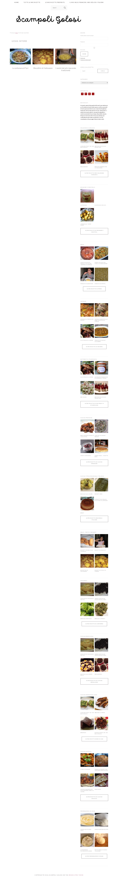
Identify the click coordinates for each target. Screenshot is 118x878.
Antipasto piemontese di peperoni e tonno (101, 377)
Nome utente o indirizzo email (87, 35)
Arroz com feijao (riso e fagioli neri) (100, 599)
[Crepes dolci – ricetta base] (101, 446)
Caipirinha (83, 205)
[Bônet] (87, 503)
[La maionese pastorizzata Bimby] (87, 846)
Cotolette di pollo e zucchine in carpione (101, 500)
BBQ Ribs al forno (100, 712)
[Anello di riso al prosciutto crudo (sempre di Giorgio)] (87, 253)
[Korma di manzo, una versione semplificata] (101, 760)
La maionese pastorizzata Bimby (86, 850)
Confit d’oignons (85, 455)
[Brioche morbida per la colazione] (101, 163)
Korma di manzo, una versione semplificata (101, 770)
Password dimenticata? (85, 59)
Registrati (82, 58)
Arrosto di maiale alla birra (100, 341)
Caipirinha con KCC (100, 205)
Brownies (83, 732)
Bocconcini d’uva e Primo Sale (100, 147)
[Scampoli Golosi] (59, 24)
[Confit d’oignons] (87, 446)
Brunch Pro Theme (76, 875)
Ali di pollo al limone (86, 340)
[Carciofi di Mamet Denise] (101, 426)
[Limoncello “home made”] (87, 214)
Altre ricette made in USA (94, 738)
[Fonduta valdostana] (87, 274)
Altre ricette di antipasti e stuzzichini (94, 404)
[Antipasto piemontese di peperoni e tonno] (101, 367)
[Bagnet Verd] (101, 484)
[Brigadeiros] (87, 163)
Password (82, 41)
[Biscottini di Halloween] (87, 561)
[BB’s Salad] (87, 387)
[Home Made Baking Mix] (101, 826)
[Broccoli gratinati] (87, 609)
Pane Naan (98, 789)
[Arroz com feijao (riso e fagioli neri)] (101, 589)
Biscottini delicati (100, 550)
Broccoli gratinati (86, 618)
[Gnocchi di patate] (101, 274)
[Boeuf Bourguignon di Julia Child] (87, 426)
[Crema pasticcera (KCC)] (87, 826)
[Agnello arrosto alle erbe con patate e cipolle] (101, 310)
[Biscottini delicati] (101, 541)
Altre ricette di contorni (94, 623)
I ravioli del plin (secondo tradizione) (65, 69)
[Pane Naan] (101, 780)
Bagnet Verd (98, 494)
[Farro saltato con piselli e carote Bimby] (101, 253)
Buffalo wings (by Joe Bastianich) (101, 733)
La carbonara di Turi (20, 68)
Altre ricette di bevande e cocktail (94, 231)
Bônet (82, 512)
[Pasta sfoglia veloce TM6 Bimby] (101, 846)
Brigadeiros (84, 166)
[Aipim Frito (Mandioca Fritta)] (87, 589)
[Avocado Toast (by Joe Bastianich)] (87, 142)
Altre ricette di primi (94, 288)
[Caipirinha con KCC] (101, 196)
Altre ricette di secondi (94, 346)
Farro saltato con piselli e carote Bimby (101, 263)
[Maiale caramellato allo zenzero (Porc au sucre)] (87, 780)
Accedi (84, 53)
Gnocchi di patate (100, 283)
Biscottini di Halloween (43, 68)
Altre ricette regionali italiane (94, 518)
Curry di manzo (85, 769)
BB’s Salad (83, 397)
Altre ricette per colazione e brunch (94, 173)
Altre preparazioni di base (94, 856)
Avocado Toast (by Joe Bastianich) (87, 147)
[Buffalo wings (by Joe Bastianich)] (101, 723)
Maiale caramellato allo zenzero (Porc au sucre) (87, 790)
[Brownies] (87, 723)
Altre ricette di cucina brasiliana (94, 681)
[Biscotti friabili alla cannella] (87, 541)
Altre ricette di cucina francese (94, 462)
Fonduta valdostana (86, 283)
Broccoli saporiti (100, 618)
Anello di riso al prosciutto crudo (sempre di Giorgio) (86, 263)
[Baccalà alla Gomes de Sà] (87, 665)
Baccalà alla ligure (86, 494)
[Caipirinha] (87, 196)
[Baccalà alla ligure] (87, 484)
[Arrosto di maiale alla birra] (101, 331)
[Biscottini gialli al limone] (101, 561)
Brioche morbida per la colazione (101, 167)
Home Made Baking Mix (101, 829)
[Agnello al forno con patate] (87, 310)
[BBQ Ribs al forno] (101, 703)
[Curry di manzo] (87, 760)
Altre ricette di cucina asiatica (94, 797)
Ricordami (82, 49)
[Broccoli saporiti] (101, 609)
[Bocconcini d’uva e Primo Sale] (101, 142)
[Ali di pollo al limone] (87, 331)
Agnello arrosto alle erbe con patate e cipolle (101, 320)
